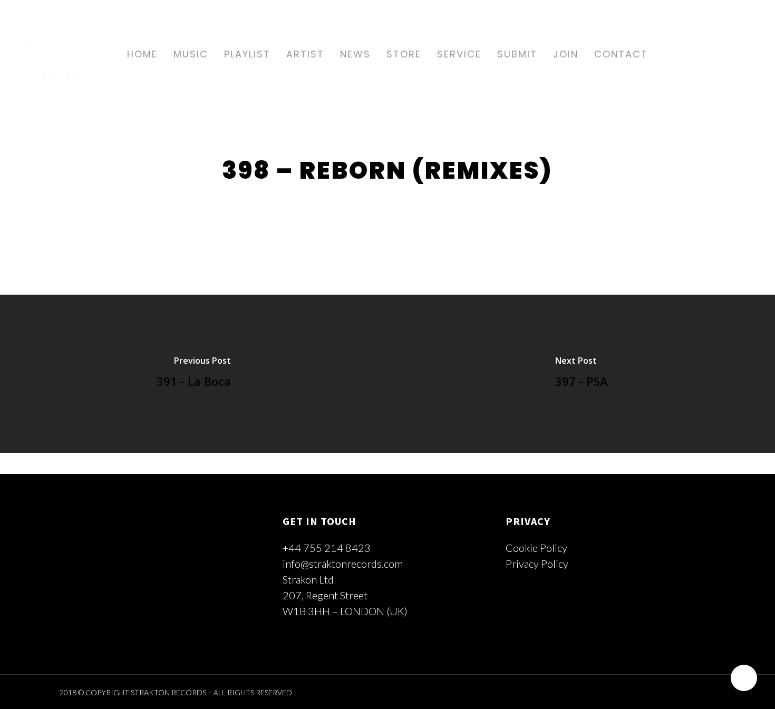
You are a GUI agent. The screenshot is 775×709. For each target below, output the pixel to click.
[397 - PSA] (581, 374)
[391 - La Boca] (194, 374)
